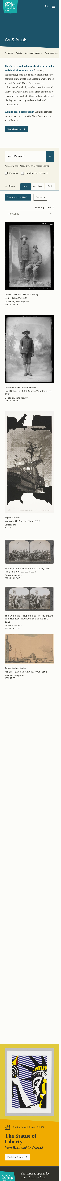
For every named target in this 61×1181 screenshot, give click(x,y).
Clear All (40, 197)
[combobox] (25, 156)
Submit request (14, 129)
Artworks (9, 53)
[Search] (50, 156)
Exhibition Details (18, 1158)
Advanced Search (41, 166)
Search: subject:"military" (18, 197)
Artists (19, 53)
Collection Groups (33, 53)
